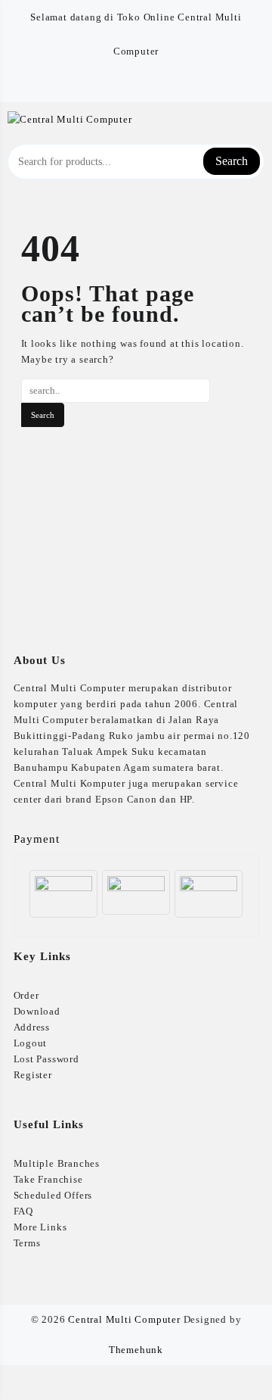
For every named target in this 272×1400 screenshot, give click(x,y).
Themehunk (136, 1349)
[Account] (256, 118)
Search (231, 160)
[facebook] (127, 85)
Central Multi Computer (124, 1319)
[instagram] (145, 85)
